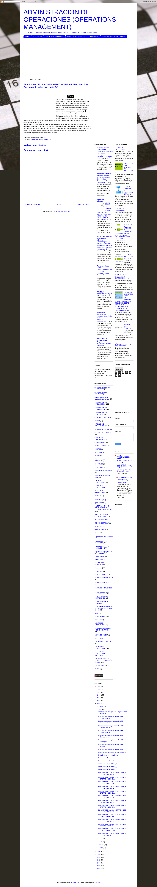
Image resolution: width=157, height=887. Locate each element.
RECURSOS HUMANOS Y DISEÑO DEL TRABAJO (103, 629)
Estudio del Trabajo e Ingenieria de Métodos (104, 238)
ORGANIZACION (100, 529)
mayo (101, 839)
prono (96, 613)
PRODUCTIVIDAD (101, 593)
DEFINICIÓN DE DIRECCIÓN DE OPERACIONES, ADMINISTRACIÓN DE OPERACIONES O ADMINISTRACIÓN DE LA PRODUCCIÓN (124, 231)
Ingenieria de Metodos (101, 200)
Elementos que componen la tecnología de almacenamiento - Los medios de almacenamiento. (104, 317)
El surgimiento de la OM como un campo (112, 752)
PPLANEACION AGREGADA (100, 564)
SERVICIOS (99, 638)
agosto (101, 706)
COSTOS (98, 449)
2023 (99, 686)
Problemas (98, 568)
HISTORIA (98, 496)
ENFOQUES (99, 464)
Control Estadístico (101, 446)
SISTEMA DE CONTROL (103, 641)
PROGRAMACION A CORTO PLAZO (101, 597)
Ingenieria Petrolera (104, 173)
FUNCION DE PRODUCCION (100, 486)
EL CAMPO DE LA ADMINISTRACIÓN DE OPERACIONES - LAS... (112, 797)
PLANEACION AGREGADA (104, 536)
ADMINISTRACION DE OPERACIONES (113, 37)
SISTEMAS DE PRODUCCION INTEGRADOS (100, 653)
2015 (99, 704)
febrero (101, 845)
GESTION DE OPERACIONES (100, 491)
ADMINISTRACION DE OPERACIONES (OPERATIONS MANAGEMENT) (69, 19)
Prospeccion (99, 620)
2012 (99, 857)
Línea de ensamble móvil (106, 761)
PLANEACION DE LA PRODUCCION (102, 547)
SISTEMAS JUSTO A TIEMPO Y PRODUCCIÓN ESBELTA (103, 660)
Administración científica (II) (107, 766)
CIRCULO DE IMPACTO (103, 429)
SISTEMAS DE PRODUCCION (54, 37)
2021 (99, 692)
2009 (99, 866)
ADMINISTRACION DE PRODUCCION (102, 408)
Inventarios (101, 312)
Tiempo (97, 669)
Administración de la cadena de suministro (102, 398)
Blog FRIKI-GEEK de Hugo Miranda (124, 478)
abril (100, 842)
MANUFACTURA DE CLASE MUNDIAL (101, 515)
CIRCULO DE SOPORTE (103, 432)
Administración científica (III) (107, 764)
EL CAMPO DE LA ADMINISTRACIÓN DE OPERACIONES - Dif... (112, 801)
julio (100, 709)
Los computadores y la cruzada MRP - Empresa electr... (111, 722)
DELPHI (97, 455)
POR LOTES (99, 559)
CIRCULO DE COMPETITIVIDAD (101, 425)
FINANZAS (100, 292)
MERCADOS (99, 526)
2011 (99, 860)
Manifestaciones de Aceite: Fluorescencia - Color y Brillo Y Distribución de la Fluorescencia (104, 179)
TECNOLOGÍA (99, 665)
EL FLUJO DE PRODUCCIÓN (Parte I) (128, 256)
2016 (99, 701)
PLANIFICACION (100, 556)
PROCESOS (99, 571)
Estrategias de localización (103, 470)
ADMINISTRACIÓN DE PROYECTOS (102, 388)
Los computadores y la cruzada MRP (110, 749)
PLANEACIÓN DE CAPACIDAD (100, 542)
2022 (99, 689)
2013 (99, 854)
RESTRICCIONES (101, 635)
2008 (99, 869)
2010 (99, 863)
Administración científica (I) (107, 769)
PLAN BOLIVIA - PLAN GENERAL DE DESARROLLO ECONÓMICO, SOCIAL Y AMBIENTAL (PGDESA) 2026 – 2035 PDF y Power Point (124, 466)
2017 (99, 698)
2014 (99, 851)
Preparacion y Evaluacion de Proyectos (102, 340)
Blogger (97, 882)
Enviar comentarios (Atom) (62, 211)
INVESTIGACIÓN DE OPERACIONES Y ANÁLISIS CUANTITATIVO (103, 507)
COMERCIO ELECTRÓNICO (100, 438)
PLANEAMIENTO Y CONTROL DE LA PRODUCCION (82, 37)
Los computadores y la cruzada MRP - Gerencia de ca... (111, 731)
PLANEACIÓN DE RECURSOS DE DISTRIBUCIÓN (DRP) (122, 276)
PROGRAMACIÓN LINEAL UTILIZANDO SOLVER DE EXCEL (103, 608)
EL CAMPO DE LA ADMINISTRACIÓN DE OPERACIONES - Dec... (112, 825)
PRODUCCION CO (101, 574)
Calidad (97, 421)
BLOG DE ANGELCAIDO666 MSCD (123, 457)
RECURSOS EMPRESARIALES (101, 624)
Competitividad (100, 442)
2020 (99, 695)
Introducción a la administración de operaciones (100, 501)
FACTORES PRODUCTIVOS (100, 481)
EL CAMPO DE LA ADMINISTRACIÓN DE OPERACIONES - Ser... (112, 773)
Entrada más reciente (32, 204)
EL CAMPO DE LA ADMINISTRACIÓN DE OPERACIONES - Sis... (112, 815)
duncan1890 (75, 882)
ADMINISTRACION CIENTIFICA (101, 393)
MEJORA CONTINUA (102, 523)
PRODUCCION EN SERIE (103, 583)
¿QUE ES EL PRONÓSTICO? (120, 148)
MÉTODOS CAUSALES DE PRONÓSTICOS (124, 345)
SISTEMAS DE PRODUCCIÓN (120, 209)
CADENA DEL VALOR (102, 417)
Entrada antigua (83, 204)
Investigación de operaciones (108, 755)
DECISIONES (99, 452)
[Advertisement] (78, 56)
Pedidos (97, 533)
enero (101, 847)
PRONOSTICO (37, 37)
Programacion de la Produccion (101, 602)
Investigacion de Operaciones (103, 148)
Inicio (59, 204)
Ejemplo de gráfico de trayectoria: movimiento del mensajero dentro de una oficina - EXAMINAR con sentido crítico (104, 245)
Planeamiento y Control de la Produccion (103, 552)
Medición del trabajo (101, 520)
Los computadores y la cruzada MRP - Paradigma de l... (111, 740)
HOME (27, 37)
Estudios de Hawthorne (106, 758)
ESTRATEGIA (99, 467)
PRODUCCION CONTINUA (104, 578)
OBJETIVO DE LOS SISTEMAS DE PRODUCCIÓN (124, 168)
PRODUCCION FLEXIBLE (103, 588)
